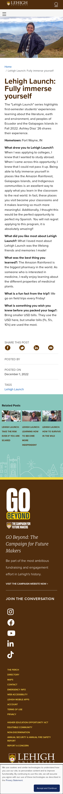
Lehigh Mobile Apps (18, 699)
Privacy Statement (14, 780)
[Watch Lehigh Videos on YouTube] (12, 635)
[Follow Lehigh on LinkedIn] (11, 645)
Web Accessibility (17, 694)
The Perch (13, 669)
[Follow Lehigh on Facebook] (12, 624)
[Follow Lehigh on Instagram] (11, 613)
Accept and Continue (47, 788)
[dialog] (31, 779)
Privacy (11, 714)
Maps (10, 679)
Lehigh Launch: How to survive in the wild (51, 432)
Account (12, 704)
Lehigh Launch (14, 389)
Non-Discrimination (18, 732)
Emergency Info (16, 689)
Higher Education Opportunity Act (27, 722)
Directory (13, 674)
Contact (12, 684)
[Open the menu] (56, 4)
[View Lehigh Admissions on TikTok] (11, 656)
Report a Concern (18, 745)
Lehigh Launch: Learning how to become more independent (31, 436)
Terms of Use (14, 709)
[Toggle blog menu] (4, 14)
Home (8, 67)
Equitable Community (19, 727)
